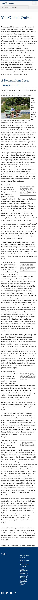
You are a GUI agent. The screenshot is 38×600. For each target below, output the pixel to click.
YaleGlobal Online (16, 17)
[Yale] (4, 554)
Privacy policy (22, 583)
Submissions (24, 573)
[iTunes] (11, 593)
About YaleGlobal (23, 569)
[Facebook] (2, 593)
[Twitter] (7, 593)
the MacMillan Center (24, 564)
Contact (23, 572)
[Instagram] (15, 593)
